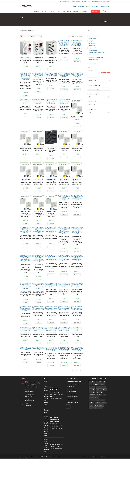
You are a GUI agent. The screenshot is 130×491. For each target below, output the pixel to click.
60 (77, 36)
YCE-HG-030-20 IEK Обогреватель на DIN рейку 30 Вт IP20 (51, 334)
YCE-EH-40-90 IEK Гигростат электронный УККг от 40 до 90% (38, 60)
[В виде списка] (24, 36)
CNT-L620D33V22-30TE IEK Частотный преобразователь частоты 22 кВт (64, 356)
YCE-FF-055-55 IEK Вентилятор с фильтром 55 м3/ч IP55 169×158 (51, 109)
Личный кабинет (76, 1)
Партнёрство (106, 1)
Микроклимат (92, 45)
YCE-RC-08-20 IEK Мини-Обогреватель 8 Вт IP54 (38, 354)
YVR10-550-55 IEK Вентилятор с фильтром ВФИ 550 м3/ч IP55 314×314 (38, 182)
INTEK (104, 389)
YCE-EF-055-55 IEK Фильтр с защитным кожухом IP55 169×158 (77, 81)
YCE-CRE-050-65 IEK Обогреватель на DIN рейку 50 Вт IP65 (38, 314)
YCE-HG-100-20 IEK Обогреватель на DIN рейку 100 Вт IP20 (64, 314)
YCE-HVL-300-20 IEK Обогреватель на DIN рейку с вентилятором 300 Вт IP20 (77, 205)
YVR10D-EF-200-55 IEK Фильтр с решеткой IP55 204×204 (38, 148)
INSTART (99, 389)
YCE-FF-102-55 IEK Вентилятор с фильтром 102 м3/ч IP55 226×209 (38, 109)
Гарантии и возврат (97, 1)
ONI (104, 394)
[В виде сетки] (21, 36)
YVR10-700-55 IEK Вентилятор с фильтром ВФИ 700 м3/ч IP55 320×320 (26, 182)
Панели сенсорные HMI (72, 396)
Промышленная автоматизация (96, 52)
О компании (84, 456)
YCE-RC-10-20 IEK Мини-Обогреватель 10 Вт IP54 (25, 354)
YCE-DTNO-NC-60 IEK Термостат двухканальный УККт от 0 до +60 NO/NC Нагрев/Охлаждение (25, 85)
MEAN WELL (99, 392)
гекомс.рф (28, 405)
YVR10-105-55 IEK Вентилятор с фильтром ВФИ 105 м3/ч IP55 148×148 (26, 214)
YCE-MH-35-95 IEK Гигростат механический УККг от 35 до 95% (51, 60)
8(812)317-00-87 (93, 6)
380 (89, 96)
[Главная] (102, 21)
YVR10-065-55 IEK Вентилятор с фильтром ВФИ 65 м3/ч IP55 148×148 (38, 214)
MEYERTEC (92, 394)
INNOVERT (92, 389)
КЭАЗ (91, 405)
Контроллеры (92, 43)
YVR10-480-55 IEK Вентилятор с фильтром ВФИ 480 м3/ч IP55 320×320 (51, 182)
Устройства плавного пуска (95, 54)
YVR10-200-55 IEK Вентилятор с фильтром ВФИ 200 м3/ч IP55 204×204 (77, 182)
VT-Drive (98, 402)
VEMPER (91, 402)
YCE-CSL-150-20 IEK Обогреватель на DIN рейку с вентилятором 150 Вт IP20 (77, 266)
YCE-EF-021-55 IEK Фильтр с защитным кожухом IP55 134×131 (25, 108)
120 (79, 36)
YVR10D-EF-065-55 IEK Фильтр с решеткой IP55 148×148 (64, 148)
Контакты (90, 456)
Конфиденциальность (65, 1)
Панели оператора (93, 50)
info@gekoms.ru (81, 6)
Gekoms (96, 384)
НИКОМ (96, 405)
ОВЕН (101, 405)
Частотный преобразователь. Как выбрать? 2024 (56, 444)
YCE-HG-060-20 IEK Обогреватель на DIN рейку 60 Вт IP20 (25, 334)
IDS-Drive (92, 386)
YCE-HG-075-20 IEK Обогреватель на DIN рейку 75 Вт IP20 (76, 314)
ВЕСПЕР (104, 402)
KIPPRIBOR (92, 392)
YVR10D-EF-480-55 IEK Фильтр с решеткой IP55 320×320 (77, 118)
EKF (104, 381)
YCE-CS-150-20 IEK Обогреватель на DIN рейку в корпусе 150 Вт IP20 (51, 292)
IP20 (90, 112)
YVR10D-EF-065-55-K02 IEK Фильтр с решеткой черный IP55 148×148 (51, 149)
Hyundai (102, 384)
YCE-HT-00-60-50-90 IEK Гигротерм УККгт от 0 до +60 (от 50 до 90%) (25, 60)
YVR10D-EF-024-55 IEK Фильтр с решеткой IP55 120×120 (77, 148)
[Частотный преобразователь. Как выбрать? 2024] (46, 445)
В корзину (25, 68)
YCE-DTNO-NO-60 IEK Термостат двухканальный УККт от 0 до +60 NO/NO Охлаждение (76, 52)
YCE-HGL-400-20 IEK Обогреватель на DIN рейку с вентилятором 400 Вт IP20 (25, 293)
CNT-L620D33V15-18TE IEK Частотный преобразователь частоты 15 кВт (77, 356)
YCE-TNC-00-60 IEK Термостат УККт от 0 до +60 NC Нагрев (51, 80)
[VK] (68, 406)
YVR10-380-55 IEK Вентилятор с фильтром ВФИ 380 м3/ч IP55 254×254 (64, 182)
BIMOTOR (99, 381)
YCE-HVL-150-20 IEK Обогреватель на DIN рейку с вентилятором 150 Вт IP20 (38, 238)
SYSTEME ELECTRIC (94, 400)
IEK (109, 21)
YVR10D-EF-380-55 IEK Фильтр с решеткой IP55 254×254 (25, 148)
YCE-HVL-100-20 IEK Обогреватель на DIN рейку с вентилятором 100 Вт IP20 (51, 238)
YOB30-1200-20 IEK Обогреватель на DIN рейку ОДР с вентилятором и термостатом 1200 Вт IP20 (64, 240)
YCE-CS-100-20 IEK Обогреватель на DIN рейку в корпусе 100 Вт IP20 (64, 292)
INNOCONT (102, 386)
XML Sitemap (32, 456)
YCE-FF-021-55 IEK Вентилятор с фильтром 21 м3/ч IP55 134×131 (64, 109)
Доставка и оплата (86, 1)
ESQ (90, 384)
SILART (91, 397)
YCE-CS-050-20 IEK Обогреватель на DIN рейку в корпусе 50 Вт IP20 (76, 292)
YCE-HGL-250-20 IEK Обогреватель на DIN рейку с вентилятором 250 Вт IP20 (38, 293)
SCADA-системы (71, 399)
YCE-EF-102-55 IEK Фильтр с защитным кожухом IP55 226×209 (64, 81)
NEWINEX (99, 394)
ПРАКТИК (92, 408)
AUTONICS (92, 381)
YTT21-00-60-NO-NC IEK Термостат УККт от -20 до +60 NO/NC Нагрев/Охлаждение (64, 51)
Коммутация (91, 41)
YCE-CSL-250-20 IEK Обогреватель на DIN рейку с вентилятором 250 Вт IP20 (64, 266)
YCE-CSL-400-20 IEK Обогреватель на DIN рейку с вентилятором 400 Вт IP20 (51, 266)
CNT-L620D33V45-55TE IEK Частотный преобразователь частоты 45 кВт (51, 356)
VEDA (102, 400)
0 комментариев (58, 398)
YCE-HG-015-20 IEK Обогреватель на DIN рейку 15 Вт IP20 (64, 334)
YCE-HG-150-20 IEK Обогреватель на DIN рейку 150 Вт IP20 (51, 314)
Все (82, 36)
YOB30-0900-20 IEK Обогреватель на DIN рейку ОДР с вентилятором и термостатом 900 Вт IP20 (25, 268)
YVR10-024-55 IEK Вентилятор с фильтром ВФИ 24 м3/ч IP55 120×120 (51, 214)
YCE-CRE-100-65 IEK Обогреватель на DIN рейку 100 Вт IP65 (25, 315)
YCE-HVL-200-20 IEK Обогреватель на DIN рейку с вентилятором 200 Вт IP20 (25, 238)
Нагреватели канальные (94, 47)
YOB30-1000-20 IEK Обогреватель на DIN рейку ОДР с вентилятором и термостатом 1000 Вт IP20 (77, 240)
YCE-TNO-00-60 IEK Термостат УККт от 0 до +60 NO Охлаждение (38, 82)
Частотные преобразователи (96, 57)
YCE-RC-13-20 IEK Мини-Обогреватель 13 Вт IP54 (77, 334)
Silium (96, 397)
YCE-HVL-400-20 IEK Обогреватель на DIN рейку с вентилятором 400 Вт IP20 (64, 205)
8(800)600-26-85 (105, 6)
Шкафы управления (93, 59)
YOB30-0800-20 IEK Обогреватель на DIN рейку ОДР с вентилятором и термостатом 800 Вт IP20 (38, 268)
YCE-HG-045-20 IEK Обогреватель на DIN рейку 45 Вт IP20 (38, 334)
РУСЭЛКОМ (99, 408)
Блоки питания (92, 38)
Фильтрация (105, 72)
